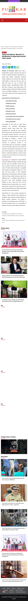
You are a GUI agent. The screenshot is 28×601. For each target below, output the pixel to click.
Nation (4, 524)
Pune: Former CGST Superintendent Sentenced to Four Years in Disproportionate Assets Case (14, 580)
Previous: (13, 213)
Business (4, 52)
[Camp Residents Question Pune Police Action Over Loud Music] (14, 446)
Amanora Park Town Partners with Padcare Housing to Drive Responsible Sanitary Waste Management (13, 251)
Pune (4, 474)
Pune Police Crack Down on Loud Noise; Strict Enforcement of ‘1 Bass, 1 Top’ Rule (13, 504)
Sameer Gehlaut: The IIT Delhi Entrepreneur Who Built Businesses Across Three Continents (13, 276)
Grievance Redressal (21, 592)
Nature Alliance (19, 590)
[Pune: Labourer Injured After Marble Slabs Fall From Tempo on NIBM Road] (14, 467)
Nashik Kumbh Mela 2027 (14, 1)
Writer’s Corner (21, 588)
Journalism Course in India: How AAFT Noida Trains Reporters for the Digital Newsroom (13, 300)
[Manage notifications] (4, 591)
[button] (2, 20)
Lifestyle (6, 590)
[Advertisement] (14, 33)
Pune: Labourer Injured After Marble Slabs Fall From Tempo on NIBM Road (13, 479)
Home (3, 588)
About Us (4, 592)
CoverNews (20, 596)
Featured (11, 590)
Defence (13, 588)
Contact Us (11, 592)
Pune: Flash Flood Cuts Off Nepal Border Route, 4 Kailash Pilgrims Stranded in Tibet (13, 529)
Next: (13, 220)
